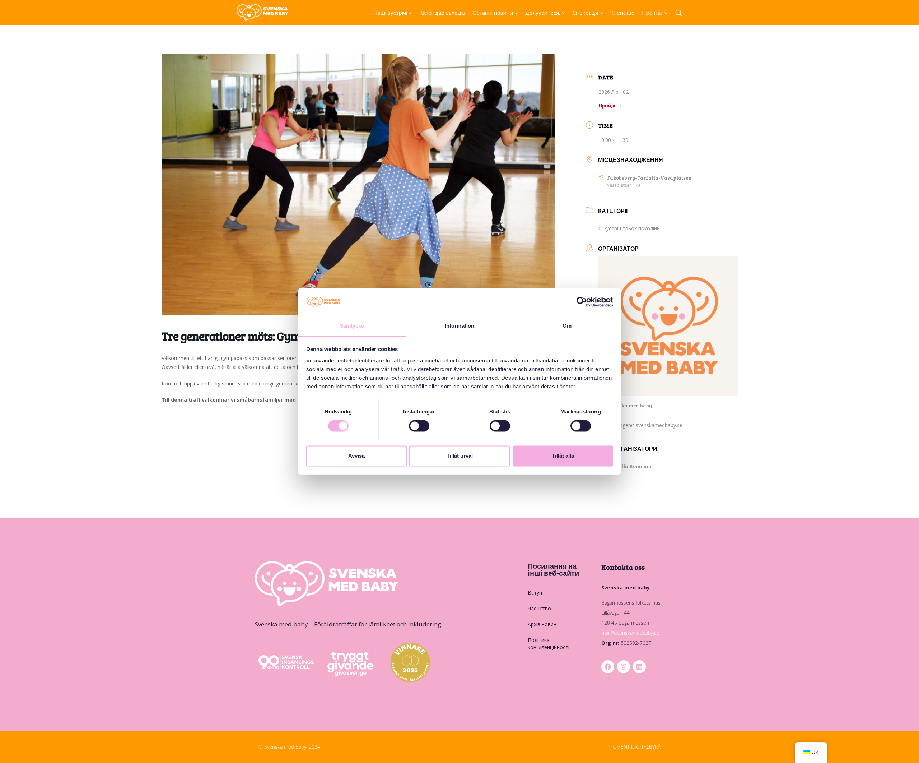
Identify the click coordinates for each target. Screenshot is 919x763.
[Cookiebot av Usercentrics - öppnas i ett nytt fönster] (581, 302)
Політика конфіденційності (548, 644)
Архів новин (542, 624)
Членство (622, 12)
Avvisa (356, 456)
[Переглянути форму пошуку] (678, 13)
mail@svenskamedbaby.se (630, 632)
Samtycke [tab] (352, 326)
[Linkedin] (639, 666)
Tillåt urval (460, 456)
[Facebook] (607, 666)
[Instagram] (623, 666)
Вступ (535, 592)
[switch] (419, 426)
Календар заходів (442, 12)
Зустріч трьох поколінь (631, 228)
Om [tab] (567, 326)
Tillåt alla (563, 456)
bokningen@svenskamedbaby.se (644, 425)
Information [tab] (459, 326)
